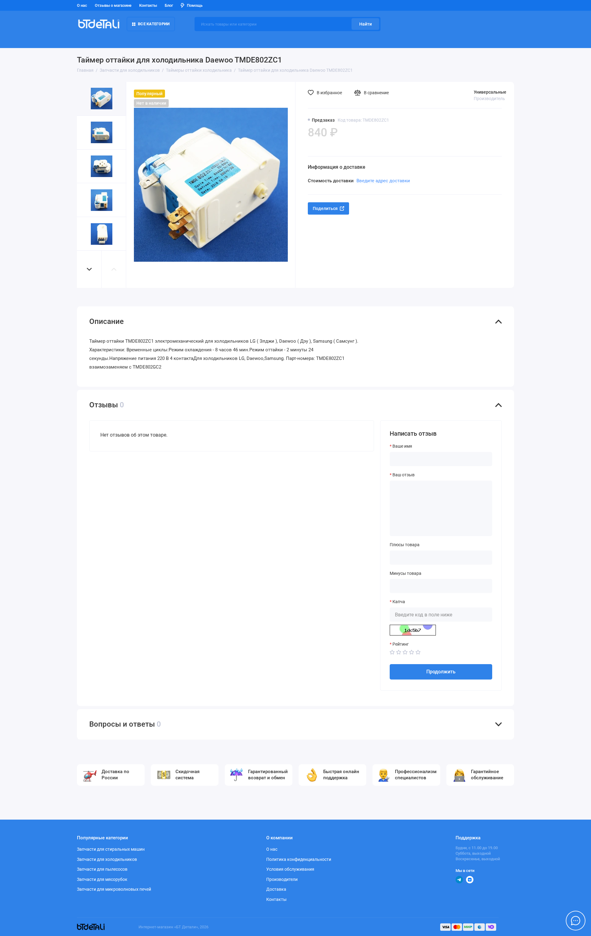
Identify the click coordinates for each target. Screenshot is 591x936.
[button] (89, 269)
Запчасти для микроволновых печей (114, 889)
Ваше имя (402, 446)
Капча (398, 601)
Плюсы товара (405, 544)
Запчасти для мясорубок (102, 879)
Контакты (148, 5)
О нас (82, 5)
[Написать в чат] (575, 920)
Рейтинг (400, 644)
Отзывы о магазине (113, 5)
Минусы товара (405, 573)
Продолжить (441, 672)
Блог (169, 5)
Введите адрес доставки (383, 181)
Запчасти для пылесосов (102, 869)
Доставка (276, 889)
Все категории (154, 24)
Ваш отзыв (403, 474)
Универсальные (490, 92)
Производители (282, 879)
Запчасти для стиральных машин (111, 849)
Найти (365, 24)
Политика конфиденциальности (298, 859)
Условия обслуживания (290, 869)
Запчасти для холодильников (107, 859)
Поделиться (325, 208)
